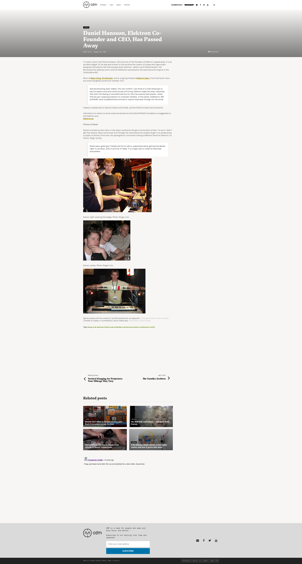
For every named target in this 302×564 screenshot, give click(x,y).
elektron (107, 327)
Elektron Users (142, 78)
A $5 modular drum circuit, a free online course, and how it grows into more (149, 446)
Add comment (214, 52)
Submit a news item (210, 561)
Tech (111, 5)
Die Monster (107, 78)
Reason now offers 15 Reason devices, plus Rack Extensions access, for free (103, 422)
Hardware (119, 327)
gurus (113, 327)
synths (152, 327)
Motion (127, 5)
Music (119, 5)
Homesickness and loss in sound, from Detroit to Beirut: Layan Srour (102, 446)
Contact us (196, 561)
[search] (214, 5)
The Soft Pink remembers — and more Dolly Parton (150, 422)
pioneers (135, 327)
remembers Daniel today (139, 321)
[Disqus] (128, 485)
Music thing (95, 78)
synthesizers (144, 327)
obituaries (127, 327)
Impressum (186, 561)
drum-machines (98, 327)
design (89, 327)
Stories (103, 5)
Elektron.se (88, 119)
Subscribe (128, 551)
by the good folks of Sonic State (153, 318)
